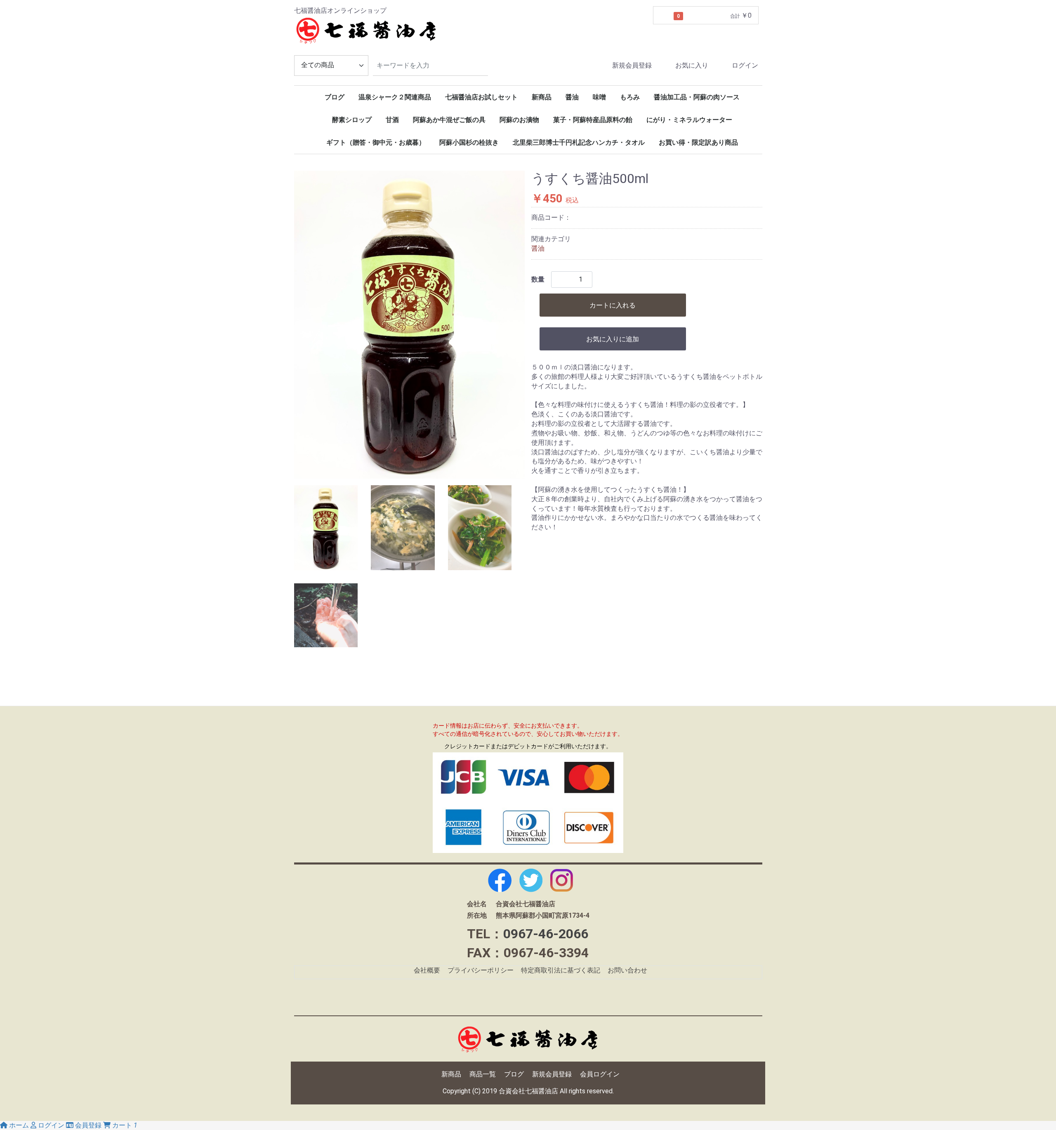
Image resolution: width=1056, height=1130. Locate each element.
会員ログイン (600, 1074)
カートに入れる (612, 305)
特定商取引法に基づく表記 (560, 970)
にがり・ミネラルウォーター (689, 120)
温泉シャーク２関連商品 (394, 97)
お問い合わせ (627, 970)
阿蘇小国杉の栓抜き (469, 142)
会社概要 (427, 970)
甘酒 (392, 120)
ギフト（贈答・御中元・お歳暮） (375, 142)
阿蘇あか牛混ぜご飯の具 (449, 120)
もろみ (630, 97)
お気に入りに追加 (612, 339)
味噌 (599, 97)
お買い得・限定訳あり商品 (698, 142)
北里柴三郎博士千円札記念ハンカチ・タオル (579, 142)
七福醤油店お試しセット (481, 97)
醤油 (572, 97)
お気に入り (691, 65)
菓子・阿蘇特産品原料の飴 (592, 120)
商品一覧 (482, 1074)
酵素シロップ (352, 120)
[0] (663, 16)
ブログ (334, 97)
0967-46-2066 (545, 934)
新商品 (542, 97)
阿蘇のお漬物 (519, 120)
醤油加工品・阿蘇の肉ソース (697, 97)
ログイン (745, 65)
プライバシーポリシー (481, 970)
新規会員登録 (632, 65)
